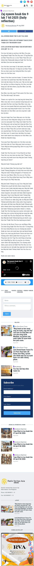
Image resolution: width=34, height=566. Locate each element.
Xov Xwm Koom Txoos (21, 326)
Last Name (7, 404)
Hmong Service (11, 25)
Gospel (14, 290)
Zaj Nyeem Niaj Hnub (8, 11)
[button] (9, 31)
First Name (7, 396)
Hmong (26, 290)
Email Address (8, 389)
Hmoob (31, 290)
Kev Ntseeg (18, 366)
